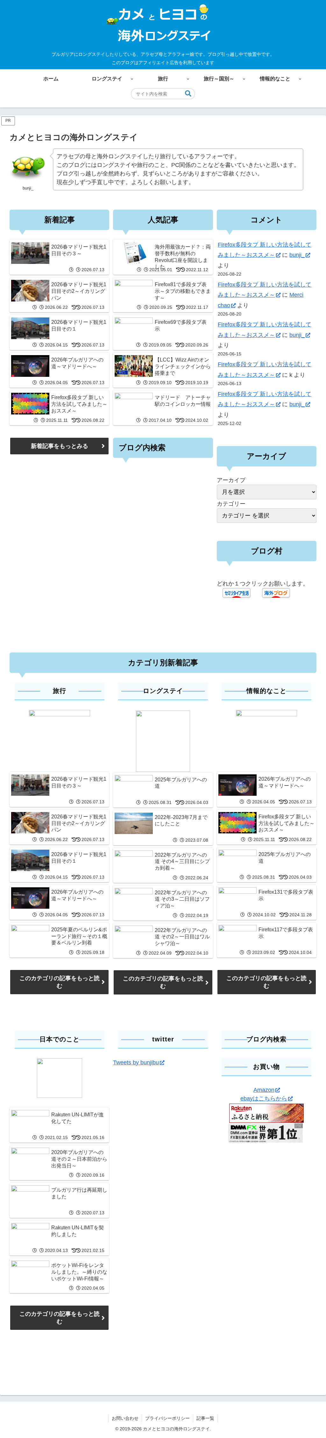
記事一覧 (205, 1418)
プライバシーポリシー (167, 1418)
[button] (188, 93)
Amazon (263, 1090)
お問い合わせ (125, 1418)
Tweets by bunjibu (136, 1062)
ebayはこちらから (263, 1098)
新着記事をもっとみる (59, 446)
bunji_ (297, 255)
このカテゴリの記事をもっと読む (59, 982)
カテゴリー (231, 504)
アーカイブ (231, 480)
